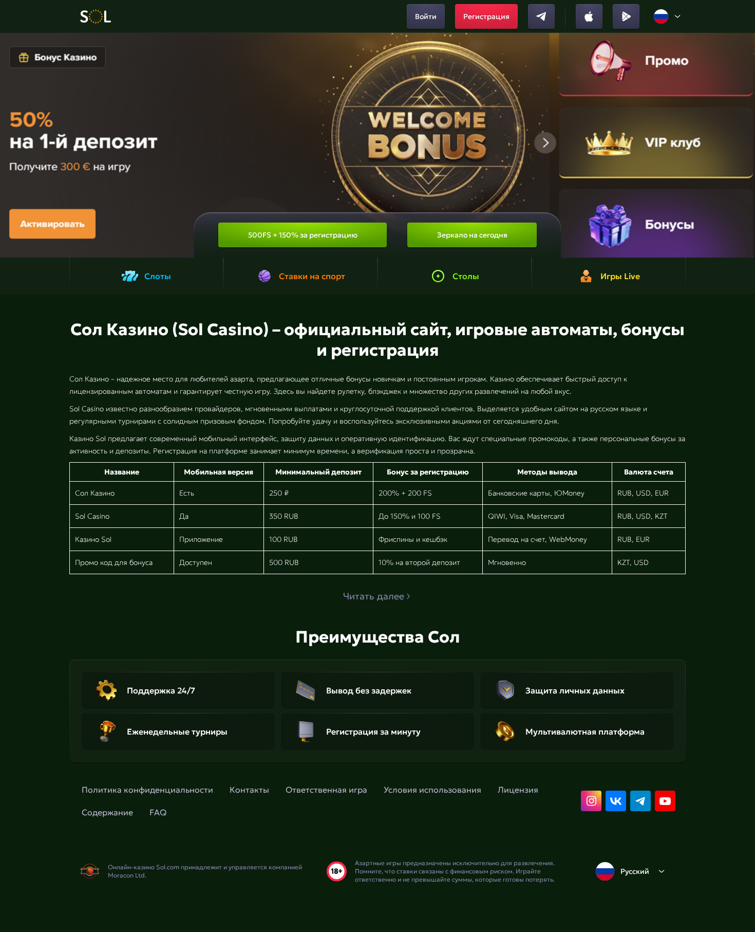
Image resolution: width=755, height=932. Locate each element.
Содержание (107, 812)
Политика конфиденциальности (147, 789)
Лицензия (518, 789)
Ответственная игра (326, 789)
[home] (95, 16)
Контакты (249, 789)
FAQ (157, 812)
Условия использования (432, 789)
